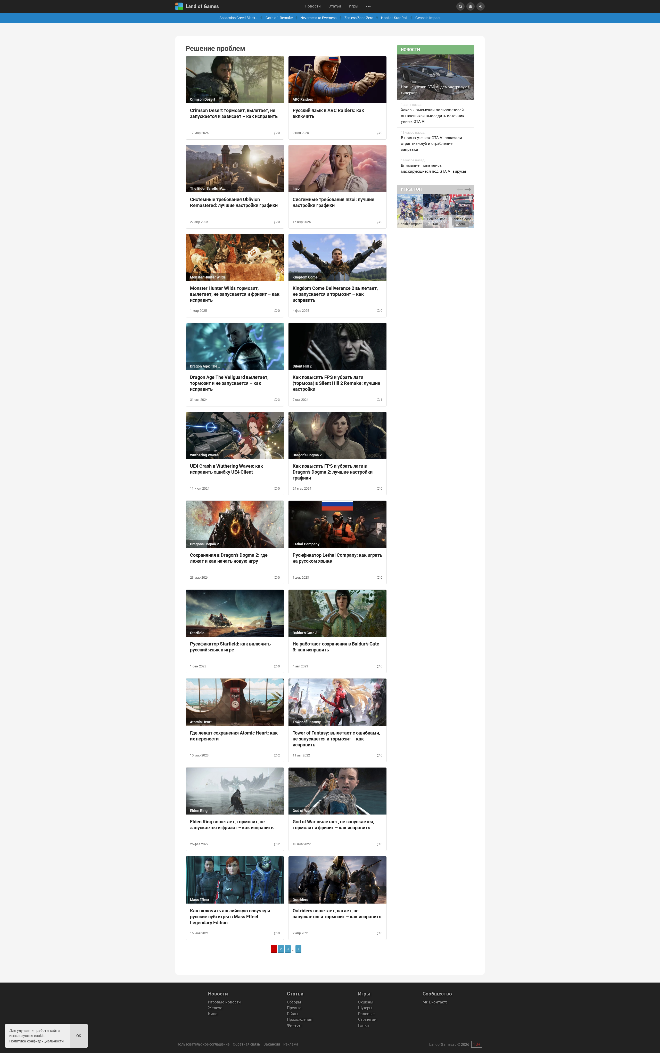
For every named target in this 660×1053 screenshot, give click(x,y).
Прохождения (299, 1019)
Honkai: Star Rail (394, 18)
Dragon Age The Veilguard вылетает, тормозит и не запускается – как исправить (229, 383)
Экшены (365, 1002)
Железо (215, 1008)
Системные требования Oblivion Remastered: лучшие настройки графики (234, 202)
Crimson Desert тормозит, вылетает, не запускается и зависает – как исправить (234, 113)
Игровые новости (224, 1002)
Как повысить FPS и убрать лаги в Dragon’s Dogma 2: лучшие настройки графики (333, 472)
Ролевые (366, 1013)
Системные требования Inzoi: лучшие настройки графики (333, 202)
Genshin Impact (428, 18)
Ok (78, 1036)
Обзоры (294, 1002)
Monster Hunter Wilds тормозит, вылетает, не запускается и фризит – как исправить (234, 294)
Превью (294, 1008)
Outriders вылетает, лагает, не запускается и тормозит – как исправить (337, 913)
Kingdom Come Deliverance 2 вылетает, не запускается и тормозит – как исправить (335, 294)
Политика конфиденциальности (36, 1041)
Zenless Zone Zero (358, 18)
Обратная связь (246, 1044)
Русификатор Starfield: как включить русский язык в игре (230, 646)
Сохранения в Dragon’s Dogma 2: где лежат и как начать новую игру (229, 558)
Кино (213, 1013)
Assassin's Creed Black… (238, 18)
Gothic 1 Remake (279, 18)
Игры (353, 6)
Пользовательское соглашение (203, 1044)
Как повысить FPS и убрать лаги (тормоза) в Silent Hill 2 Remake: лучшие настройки (336, 383)
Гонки (363, 1025)
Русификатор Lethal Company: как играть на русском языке (337, 558)
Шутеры (365, 1008)
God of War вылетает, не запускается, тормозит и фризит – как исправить (333, 824)
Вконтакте (438, 1002)
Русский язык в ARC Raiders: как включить (328, 113)
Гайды (292, 1013)
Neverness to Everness (318, 18)
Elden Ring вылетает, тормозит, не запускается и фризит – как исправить (232, 824)
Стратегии (367, 1019)
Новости (313, 6)
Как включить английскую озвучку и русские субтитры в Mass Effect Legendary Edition (230, 916)
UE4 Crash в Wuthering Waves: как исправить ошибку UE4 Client (226, 469)
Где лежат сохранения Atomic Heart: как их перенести (234, 735)
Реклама (290, 1044)
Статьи (334, 6)
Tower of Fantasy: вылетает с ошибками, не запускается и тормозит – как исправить (336, 738)
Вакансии (271, 1044)
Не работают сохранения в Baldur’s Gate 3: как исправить (336, 646)
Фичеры (294, 1025)
